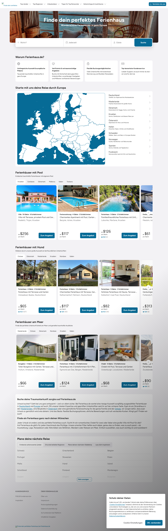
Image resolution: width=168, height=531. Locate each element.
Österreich (52, 409)
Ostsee (118, 409)
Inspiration (19, 500)
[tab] (21, 182)
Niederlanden (26, 409)
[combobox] (40, 43)
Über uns (44, 496)
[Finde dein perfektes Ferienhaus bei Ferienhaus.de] (32, 526)
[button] (87, 43)
